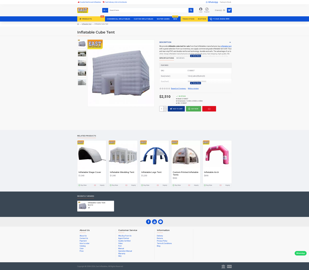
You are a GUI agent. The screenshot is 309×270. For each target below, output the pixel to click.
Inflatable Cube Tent (96, 203)
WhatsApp (300, 253)
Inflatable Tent (86, 24)
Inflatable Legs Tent (151, 172)
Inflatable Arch (211, 172)
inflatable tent (226, 46)
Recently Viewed (85, 196)
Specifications (166, 58)
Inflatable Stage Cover (90, 172)
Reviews (180, 58)
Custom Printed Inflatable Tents (185, 173)
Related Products (86, 136)
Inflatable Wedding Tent (122, 172)
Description (165, 42)
